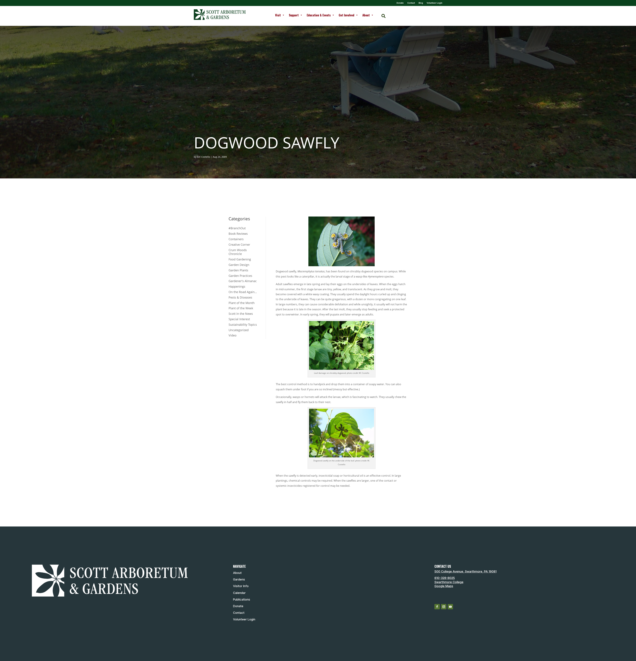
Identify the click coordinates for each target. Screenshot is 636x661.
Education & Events (319, 15)
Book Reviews (238, 234)
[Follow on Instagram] (443, 606)
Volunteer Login (434, 3)
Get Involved (346, 15)
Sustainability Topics (243, 325)
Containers (236, 239)
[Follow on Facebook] (437, 606)
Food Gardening (240, 259)
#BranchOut (237, 228)
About (366, 15)
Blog (421, 3)
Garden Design (239, 265)
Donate (400, 3)
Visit (278, 15)
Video (233, 335)
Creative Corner (239, 245)
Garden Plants (238, 270)
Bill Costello (203, 156)
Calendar (239, 593)
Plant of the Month (242, 303)
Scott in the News (241, 314)
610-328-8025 (444, 578)
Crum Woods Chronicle (238, 252)
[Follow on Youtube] (450, 606)
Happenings (237, 286)
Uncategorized (239, 330)
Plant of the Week (241, 308)
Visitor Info (241, 586)
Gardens (239, 579)
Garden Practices (240, 276)
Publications (241, 599)
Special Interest (239, 319)
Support (294, 15)
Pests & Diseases (240, 297)
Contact (411, 3)
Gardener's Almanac (243, 281)
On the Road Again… (243, 292)
